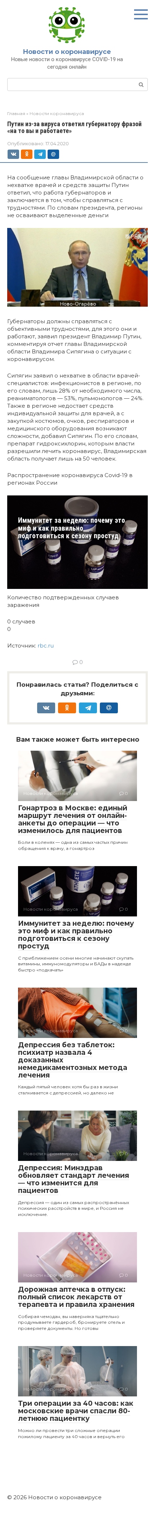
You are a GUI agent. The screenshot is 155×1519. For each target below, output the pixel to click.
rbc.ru (45, 645)
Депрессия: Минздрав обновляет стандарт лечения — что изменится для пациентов (73, 1179)
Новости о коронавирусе (67, 52)
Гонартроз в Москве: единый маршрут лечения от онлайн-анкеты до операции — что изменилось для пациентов (72, 819)
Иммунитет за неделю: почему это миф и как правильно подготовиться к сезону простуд (71, 528)
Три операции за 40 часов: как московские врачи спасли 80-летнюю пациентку (75, 1411)
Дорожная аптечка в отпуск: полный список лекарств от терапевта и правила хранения (76, 1297)
